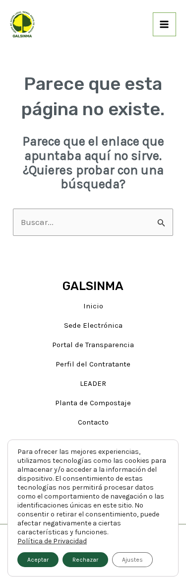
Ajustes (132, 559)
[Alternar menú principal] (165, 24)
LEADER (93, 383)
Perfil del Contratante (93, 364)
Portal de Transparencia (93, 344)
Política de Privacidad (52, 541)
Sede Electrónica (93, 325)
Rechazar (85, 559)
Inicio (93, 305)
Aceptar (38, 559)
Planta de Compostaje (93, 402)
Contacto (93, 422)
